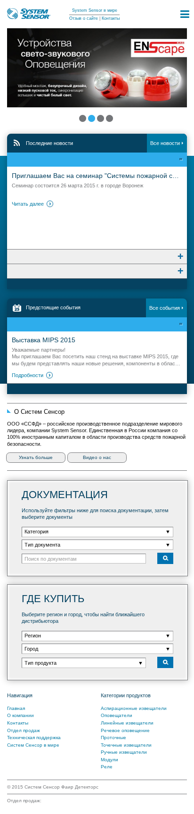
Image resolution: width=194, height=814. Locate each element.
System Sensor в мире (94, 10)
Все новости (165, 143)
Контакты (111, 18)
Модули (109, 759)
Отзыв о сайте (83, 18)
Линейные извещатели (127, 722)
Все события (164, 308)
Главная (16, 708)
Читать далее (28, 204)
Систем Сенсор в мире (33, 745)
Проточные (113, 737)
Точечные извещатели (126, 745)
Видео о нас (97, 457)
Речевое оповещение (125, 730)
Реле (107, 766)
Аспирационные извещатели (134, 708)
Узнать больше (36, 457)
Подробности (27, 375)
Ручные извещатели (124, 752)
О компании (20, 715)
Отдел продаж (23, 730)
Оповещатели (116, 715)
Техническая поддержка (34, 737)
